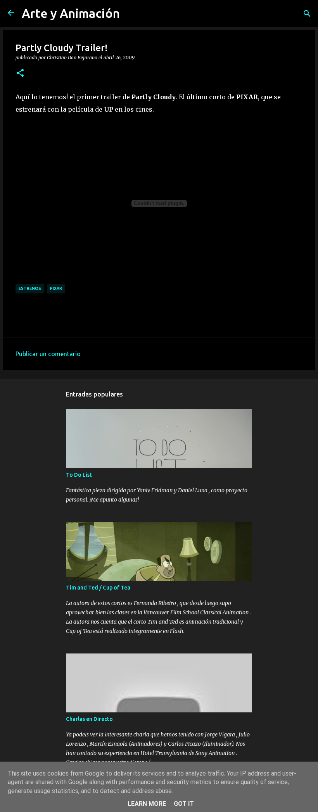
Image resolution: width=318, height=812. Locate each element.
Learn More (147, 803)
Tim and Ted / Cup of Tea (98, 587)
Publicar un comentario (48, 353)
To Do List (79, 475)
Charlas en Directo (89, 719)
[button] (20, 73)
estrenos (30, 288)
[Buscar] (307, 13)
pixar (56, 288)
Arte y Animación (71, 13)
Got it (184, 803)
